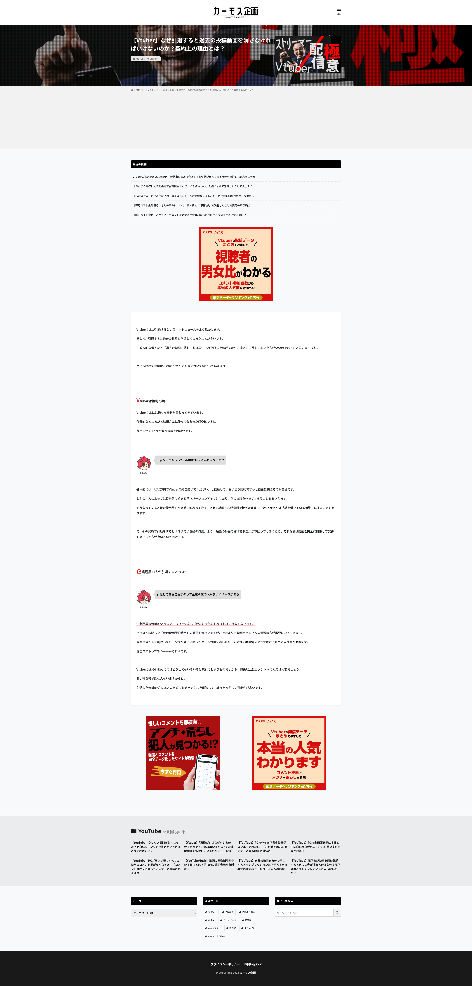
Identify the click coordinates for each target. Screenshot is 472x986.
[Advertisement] (236, 119)
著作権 (232, 928)
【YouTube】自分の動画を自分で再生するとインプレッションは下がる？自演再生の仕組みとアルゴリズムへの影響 (262, 865)
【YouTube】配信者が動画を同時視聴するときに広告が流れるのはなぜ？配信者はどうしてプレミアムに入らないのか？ (315, 867)
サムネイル (249, 928)
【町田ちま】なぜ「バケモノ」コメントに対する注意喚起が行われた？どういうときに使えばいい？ (191, 215)
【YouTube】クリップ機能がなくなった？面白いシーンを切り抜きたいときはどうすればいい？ (156, 847)
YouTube (140, 58)
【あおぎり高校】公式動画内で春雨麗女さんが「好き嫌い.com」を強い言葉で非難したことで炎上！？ (192, 186)
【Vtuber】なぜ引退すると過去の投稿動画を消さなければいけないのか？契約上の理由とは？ (207, 90)
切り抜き (229, 912)
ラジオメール (229, 920)
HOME (137, 90)
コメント (212, 912)
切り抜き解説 (248, 912)
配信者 (248, 920)
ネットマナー (214, 928)
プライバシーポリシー (225, 964)
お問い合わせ (253, 964)
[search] (337, 913)
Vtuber (153, 58)
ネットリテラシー (216, 936)
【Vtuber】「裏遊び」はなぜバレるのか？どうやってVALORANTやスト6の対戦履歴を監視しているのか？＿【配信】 (209, 847)
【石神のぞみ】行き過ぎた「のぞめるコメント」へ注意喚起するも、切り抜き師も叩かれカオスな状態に (193, 196)
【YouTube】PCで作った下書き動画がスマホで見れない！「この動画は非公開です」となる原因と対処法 (262, 847)
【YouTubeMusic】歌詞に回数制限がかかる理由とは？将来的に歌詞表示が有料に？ (209, 865)
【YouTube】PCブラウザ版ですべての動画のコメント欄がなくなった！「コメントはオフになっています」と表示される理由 (156, 867)
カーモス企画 (248, 972)
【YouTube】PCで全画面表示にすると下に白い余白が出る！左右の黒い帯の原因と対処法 (315, 847)
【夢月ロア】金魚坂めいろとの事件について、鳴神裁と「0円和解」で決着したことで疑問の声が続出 (191, 205)
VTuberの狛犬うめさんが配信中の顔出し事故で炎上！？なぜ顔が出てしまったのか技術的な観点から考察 (194, 176)
